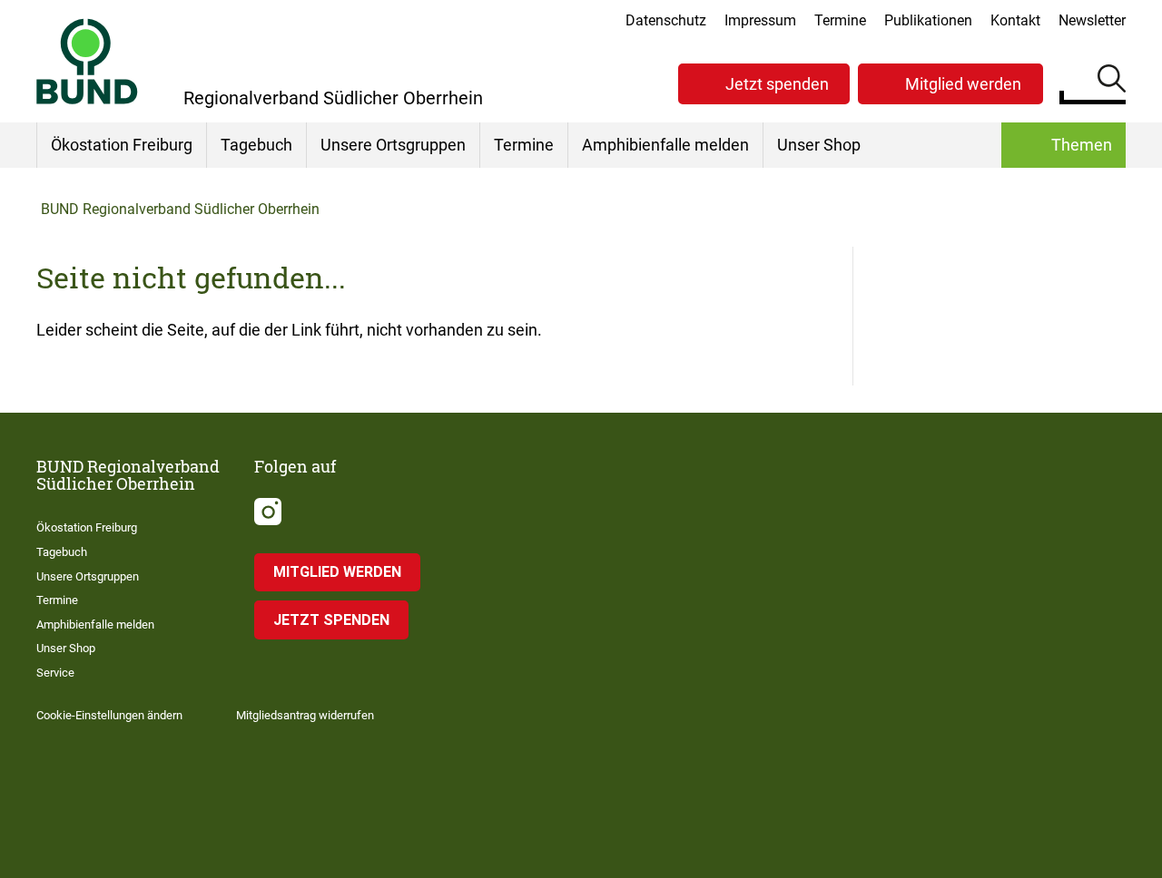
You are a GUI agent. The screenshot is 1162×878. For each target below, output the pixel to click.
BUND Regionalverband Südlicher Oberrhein (180, 209)
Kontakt (1015, 20)
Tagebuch (256, 144)
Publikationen (928, 20)
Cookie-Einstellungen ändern (109, 715)
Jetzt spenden (777, 83)
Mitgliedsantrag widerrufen (305, 715)
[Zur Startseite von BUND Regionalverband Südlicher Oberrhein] (87, 61)
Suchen (1112, 81)
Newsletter (1092, 20)
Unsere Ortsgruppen (393, 144)
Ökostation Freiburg (121, 144)
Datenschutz (665, 20)
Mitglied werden (963, 83)
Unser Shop (819, 144)
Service (55, 672)
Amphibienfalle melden (665, 144)
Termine (840, 20)
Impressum (760, 20)
